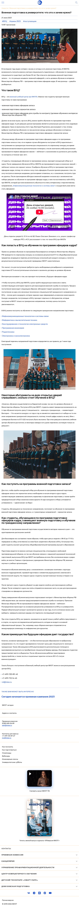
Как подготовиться (9, 750)
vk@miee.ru (7, 682)
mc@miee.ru (6, 738)
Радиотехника (8, 332)
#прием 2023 (15, 21)
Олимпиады (6, 753)
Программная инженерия (13, 328)
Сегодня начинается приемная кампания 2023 (28, 696)
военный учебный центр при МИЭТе (23, 97)
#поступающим (29, 21)
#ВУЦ (4, 21)
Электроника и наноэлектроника (16, 336)
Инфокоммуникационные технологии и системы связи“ (34, 186)
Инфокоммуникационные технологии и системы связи (25, 316)
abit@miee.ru (7, 725)
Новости (5, 8)
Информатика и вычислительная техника (19, 320)
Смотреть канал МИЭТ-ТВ (40, 791)
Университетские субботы (12, 762)
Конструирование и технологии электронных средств (25, 324)
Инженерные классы (10, 759)
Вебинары (6, 756)
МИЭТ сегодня (7, 705)
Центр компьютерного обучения (19, 874)
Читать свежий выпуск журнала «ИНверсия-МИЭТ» (39, 840)
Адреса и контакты (9, 713)
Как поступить (7, 747)
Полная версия (7, 900)
